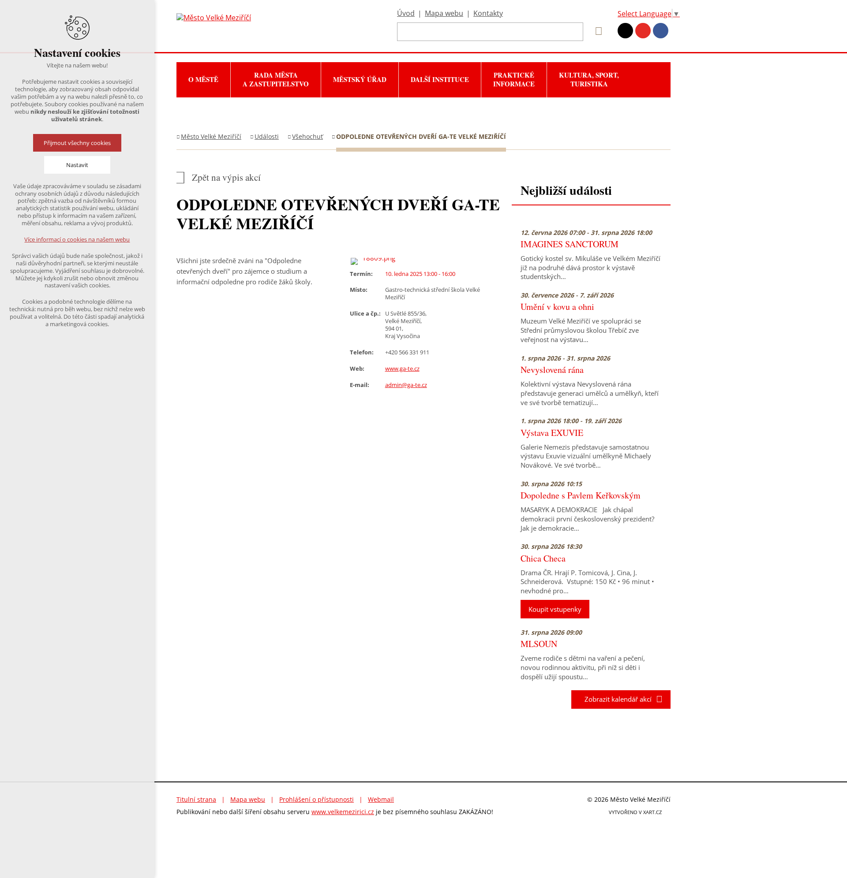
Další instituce (440, 79)
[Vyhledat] (595, 31)
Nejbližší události (566, 190)
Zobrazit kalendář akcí (615, 699)
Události (267, 136)
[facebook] (660, 30)
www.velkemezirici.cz (342, 811)
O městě (203, 79)
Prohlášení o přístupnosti (316, 799)
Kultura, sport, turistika (589, 79)
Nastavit (77, 165)
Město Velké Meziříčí (211, 136)
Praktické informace (514, 79)
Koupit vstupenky (554, 609)
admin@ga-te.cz (406, 385)
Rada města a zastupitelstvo (276, 79)
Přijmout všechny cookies (77, 143)
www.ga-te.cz (402, 368)
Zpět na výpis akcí (226, 177)
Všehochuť (307, 136)
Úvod (406, 13)
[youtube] (643, 30)
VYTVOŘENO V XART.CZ (635, 812)
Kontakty (488, 13)
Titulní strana (196, 799)
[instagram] (625, 30)
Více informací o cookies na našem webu (77, 239)
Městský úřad (359, 79)
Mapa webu (444, 13)
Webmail (381, 799)
